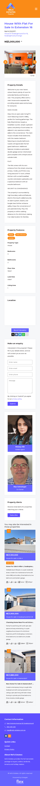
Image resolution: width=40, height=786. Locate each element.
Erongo (19, 36)
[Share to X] (13, 334)
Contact (7, 746)
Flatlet (11, 235)
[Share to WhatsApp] (23, 334)
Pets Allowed (21, 235)
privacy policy (17, 399)
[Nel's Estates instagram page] (9, 736)
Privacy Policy (9, 749)
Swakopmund (10, 36)
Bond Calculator (20, 330)
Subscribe (14, 515)
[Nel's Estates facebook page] (6, 736)
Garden (11, 238)
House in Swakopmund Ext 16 (16, 34)
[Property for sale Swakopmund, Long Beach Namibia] (11, 9)
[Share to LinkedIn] (20, 334)
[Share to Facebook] (16, 334)
